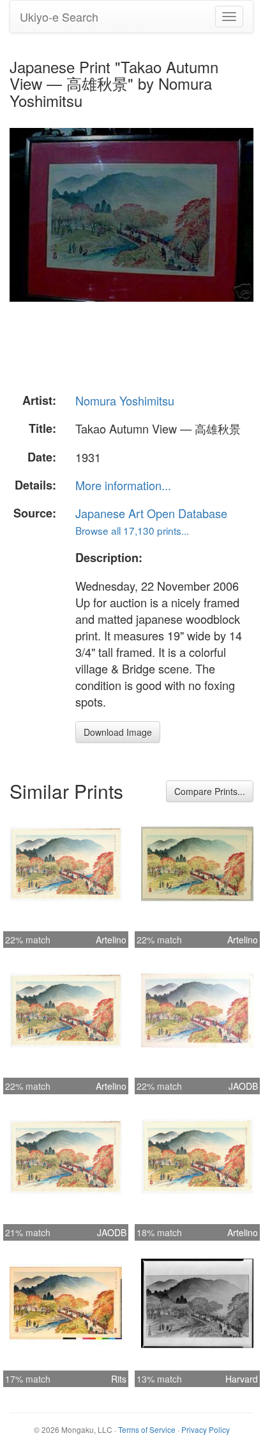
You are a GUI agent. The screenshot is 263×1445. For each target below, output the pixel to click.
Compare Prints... (209, 791)
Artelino (111, 939)
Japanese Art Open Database (151, 513)
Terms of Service (147, 1429)
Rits (118, 1378)
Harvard (241, 1378)
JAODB (243, 1086)
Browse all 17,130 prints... (132, 530)
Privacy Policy (205, 1429)
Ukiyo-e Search (59, 16)
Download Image (118, 732)
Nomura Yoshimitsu (124, 400)
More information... (123, 485)
